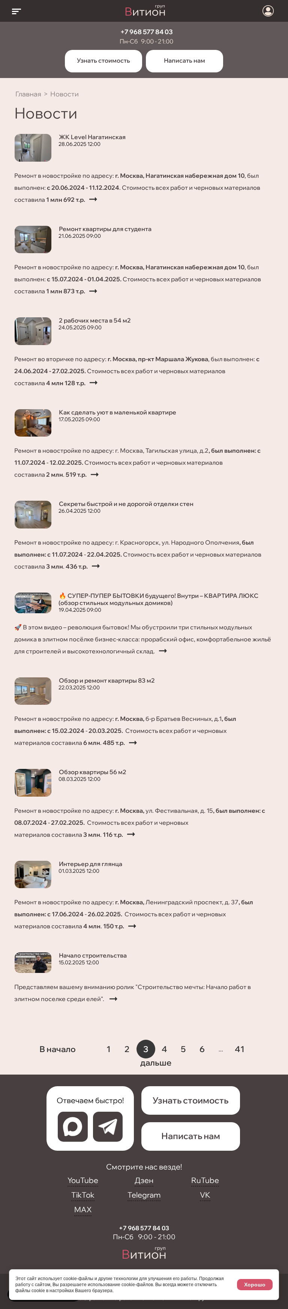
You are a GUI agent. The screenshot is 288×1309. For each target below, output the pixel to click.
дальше (155, 1062)
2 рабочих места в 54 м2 (95, 320)
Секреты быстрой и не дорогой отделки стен (126, 503)
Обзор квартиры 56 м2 (92, 772)
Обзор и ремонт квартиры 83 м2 (107, 680)
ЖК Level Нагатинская (92, 137)
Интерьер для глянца (90, 864)
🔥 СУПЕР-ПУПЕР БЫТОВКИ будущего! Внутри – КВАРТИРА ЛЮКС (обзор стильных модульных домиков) (158, 599)
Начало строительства (93, 955)
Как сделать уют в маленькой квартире (117, 412)
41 (239, 1049)
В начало (57, 1049)
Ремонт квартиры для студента (105, 229)
